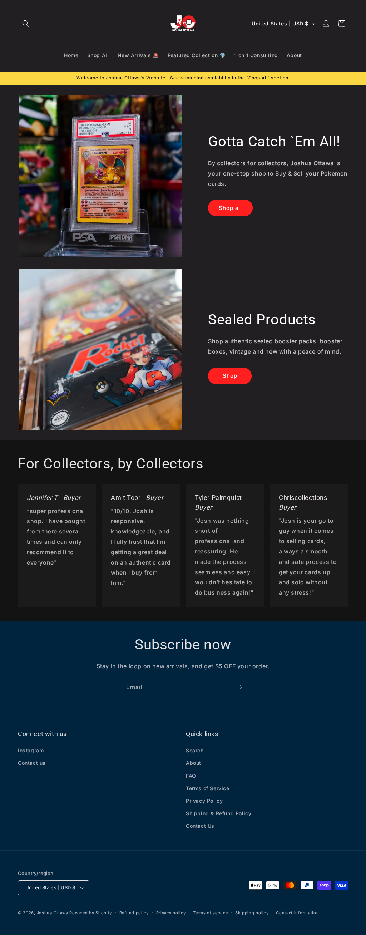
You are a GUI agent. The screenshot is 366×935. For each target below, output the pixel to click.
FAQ (191, 776)
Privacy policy (171, 912)
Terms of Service (207, 788)
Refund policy (134, 912)
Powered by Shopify (90, 912)
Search (195, 750)
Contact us (32, 763)
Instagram (31, 750)
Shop (230, 375)
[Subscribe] (239, 687)
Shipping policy (252, 912)
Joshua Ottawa (52, 912)
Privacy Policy (204, 801)
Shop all (230, 208)
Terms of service (210, 912)
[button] (26, 23)
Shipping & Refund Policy (218, 813)
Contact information (297, 912)
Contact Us (200, 826)
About (193, 763)
